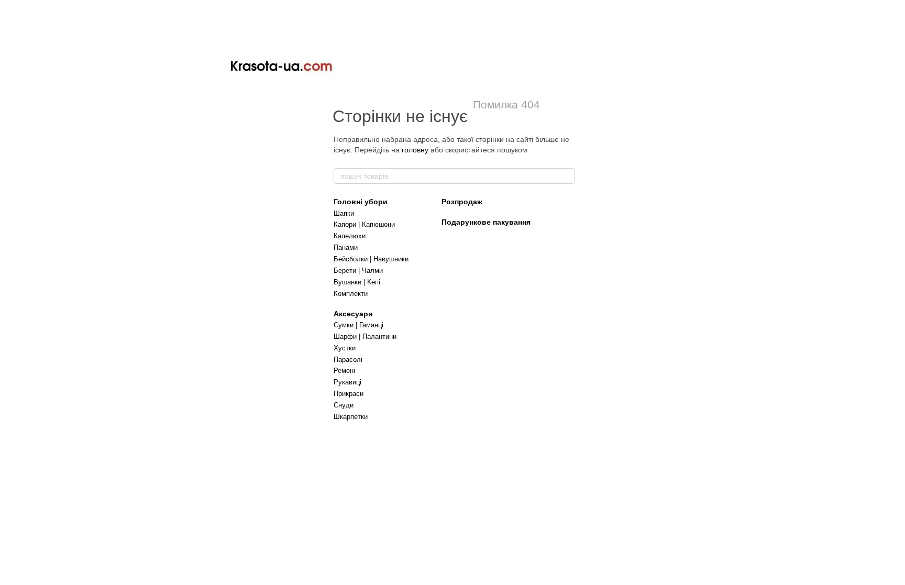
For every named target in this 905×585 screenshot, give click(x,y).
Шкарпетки (351, 417)
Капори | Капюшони (364, 224)
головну (415, 150)
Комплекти (351, 293)
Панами (346, 247)
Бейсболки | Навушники (371, 259)
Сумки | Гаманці (358, 325)
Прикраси (348, 394)
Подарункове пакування (486, 222)
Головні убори (361, 201)
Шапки (344, 213)
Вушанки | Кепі (357, 282)
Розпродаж (462, 201)
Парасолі (348, 359)
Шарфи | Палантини (365, 336)
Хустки (345, 348)
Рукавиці (347, 382)
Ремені (344, 370)
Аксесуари (353, 314)
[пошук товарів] (566, 176)
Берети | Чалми (358, 270)
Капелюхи (350, 236)
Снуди (344, 405)
